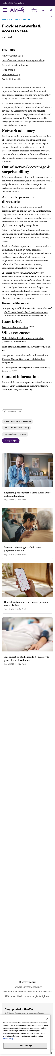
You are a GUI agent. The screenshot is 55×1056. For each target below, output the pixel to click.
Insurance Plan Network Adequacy (17, 421)
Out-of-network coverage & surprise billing (23, 60)
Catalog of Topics (10, 440)
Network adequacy (11, 55)
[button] (28, 3)
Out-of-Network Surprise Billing (16, 427)
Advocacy (7, 19)
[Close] (47, 1019)
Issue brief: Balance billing (15, 327)
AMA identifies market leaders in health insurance (27, 991)
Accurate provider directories (16, 65)
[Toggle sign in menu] (51, 10)
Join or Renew (34, 10)
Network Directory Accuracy (15, 434)
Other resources (10, 74)
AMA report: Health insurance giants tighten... (27, 996)
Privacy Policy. (8, 1038)
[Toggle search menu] (43, 10)
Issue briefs (7, 69)
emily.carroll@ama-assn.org (18, 389)
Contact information (12, 79)
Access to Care (22, 19)
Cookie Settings (25, 1045)
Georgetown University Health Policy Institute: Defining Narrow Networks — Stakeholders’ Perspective (25, 359)
